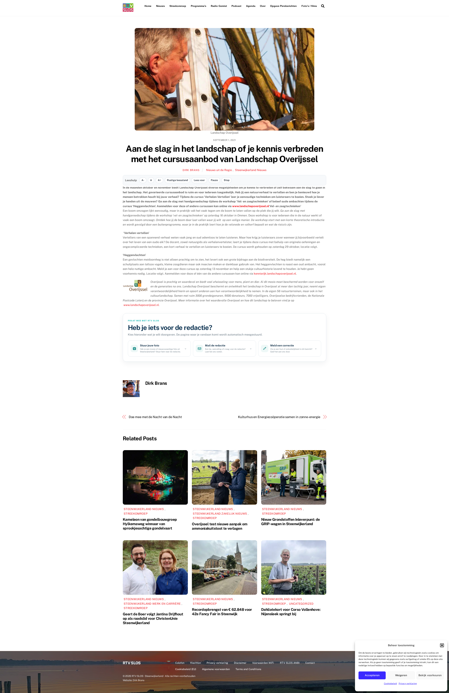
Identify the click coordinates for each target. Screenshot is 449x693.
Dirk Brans (191, 170)
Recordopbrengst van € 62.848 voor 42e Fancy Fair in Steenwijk (222, 611)
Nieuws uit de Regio (219, 170)
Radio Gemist (219, 6)
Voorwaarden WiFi (263, 662)
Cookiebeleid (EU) (185, 669)
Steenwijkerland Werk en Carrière (152, 603)
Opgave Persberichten (283, 6)
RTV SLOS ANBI (290, 662)
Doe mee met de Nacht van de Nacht (155, 417)
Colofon (179, 662)
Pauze (214, 180)
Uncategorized (301, 603)
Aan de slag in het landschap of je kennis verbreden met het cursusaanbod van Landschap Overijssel (224, 154)
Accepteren (372, 675)
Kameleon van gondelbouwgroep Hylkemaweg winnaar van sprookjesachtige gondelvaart (150, 523)
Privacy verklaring (408, 683)
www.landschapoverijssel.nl (250, 206)
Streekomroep (177, 6)
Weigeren (401, 675)
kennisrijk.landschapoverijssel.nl (275, 273)
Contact (310, 662)
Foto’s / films (309, 6)
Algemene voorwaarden (216, 669)
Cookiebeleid (390, 683)
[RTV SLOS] (128, 10)
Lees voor (199, 180)
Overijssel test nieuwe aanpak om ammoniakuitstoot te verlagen (219, 526)
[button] (442, 645)
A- (143, 180)
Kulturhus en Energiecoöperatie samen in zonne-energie (279, 417)
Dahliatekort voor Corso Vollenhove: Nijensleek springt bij (290, 611)
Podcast (236, 6)
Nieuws (160, 6)
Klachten (195, 662)
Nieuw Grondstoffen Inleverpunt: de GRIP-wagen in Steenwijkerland (290, 521)
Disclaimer (240, 662)
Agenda (250, 6)
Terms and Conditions (248, 669)
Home (148, 6)
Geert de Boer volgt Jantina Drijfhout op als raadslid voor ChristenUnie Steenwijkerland (153, 618)
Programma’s (198, 6)
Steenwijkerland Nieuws (250, 170)
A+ (159, 180)
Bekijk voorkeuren (430, 675)
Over (263, 6)
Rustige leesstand (177, 180)
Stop (226, 180)
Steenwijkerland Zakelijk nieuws (220, 513)
